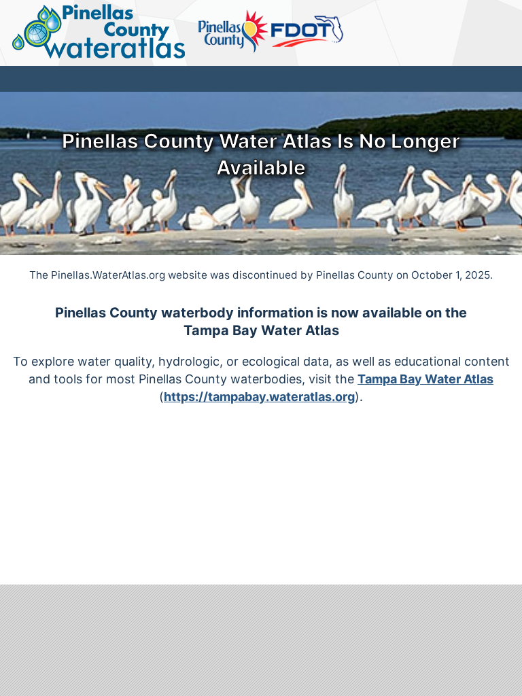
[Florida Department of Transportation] (307, 32)
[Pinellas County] (234, 31)
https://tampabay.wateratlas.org (259, 396)
